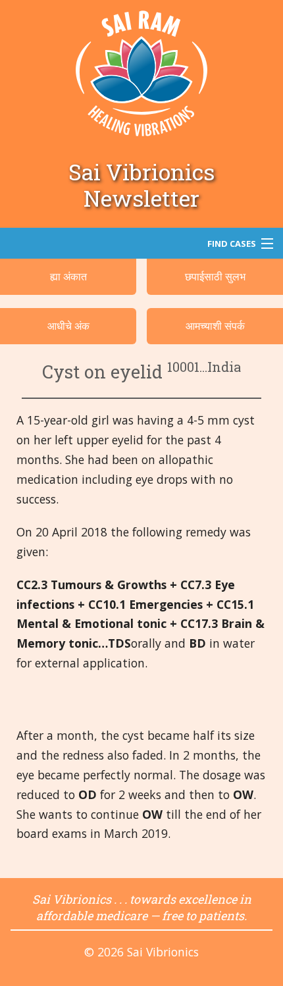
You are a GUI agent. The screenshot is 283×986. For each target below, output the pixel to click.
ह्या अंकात (68, 276)
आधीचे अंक (68, 326)
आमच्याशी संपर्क (215, 326)
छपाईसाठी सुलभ (215, 276)
